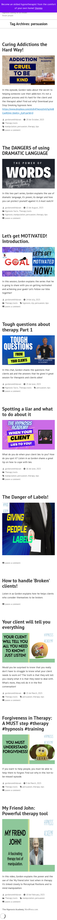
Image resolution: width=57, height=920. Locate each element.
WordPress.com (31, 909)
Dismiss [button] (38, 8)
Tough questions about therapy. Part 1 (26, 327)
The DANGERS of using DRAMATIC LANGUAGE (26, 150)
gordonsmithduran (13, 119)
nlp (32, 303)
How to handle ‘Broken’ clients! (25, 583)
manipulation (11, 126)
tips (37, 126)
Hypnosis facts (11, 211)
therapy (31, 126)
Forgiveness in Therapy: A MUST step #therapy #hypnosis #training (27, 723)
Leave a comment (12, 130)
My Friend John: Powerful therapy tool (25, 810)
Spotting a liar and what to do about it (27, 411)
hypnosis (9, 214)
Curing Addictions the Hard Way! (24, 47)
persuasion (22, 126)
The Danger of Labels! (25, 497)
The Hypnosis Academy (13, 909)
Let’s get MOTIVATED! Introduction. (24, 238)
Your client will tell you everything (26, 624)
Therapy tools (11, 123)
